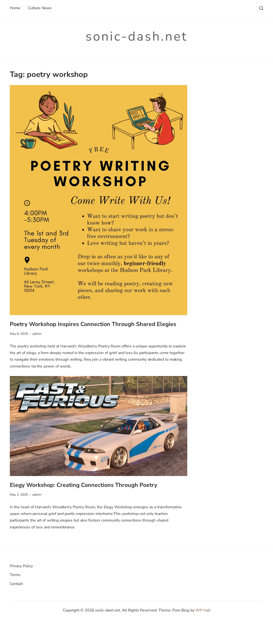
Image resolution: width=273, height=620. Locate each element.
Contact (16, 583)
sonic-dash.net (136, 36)
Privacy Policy (21, 566)
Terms (15, 574)
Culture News (40, 7)
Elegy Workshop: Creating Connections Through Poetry (83, 485)
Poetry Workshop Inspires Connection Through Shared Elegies (93, 324)
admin (37, 334)
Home (15, 7)
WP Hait (203, 610)
